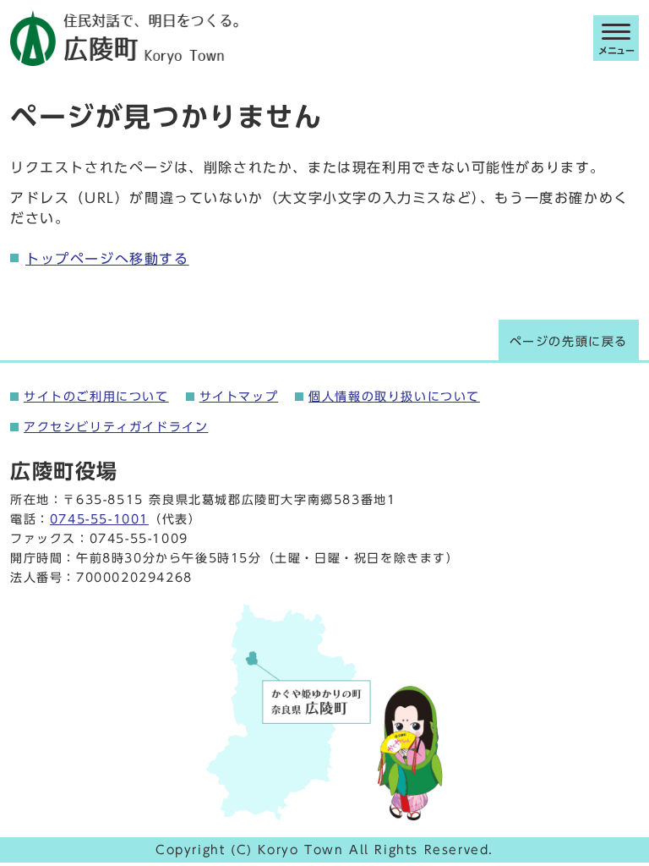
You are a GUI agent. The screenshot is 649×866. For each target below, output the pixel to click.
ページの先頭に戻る (569, 342)
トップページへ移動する (107, 259)
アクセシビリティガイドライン (116, 427)
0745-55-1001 (99, 519)
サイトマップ (239, 397)
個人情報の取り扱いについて (394, 397)
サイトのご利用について (96, 397)
